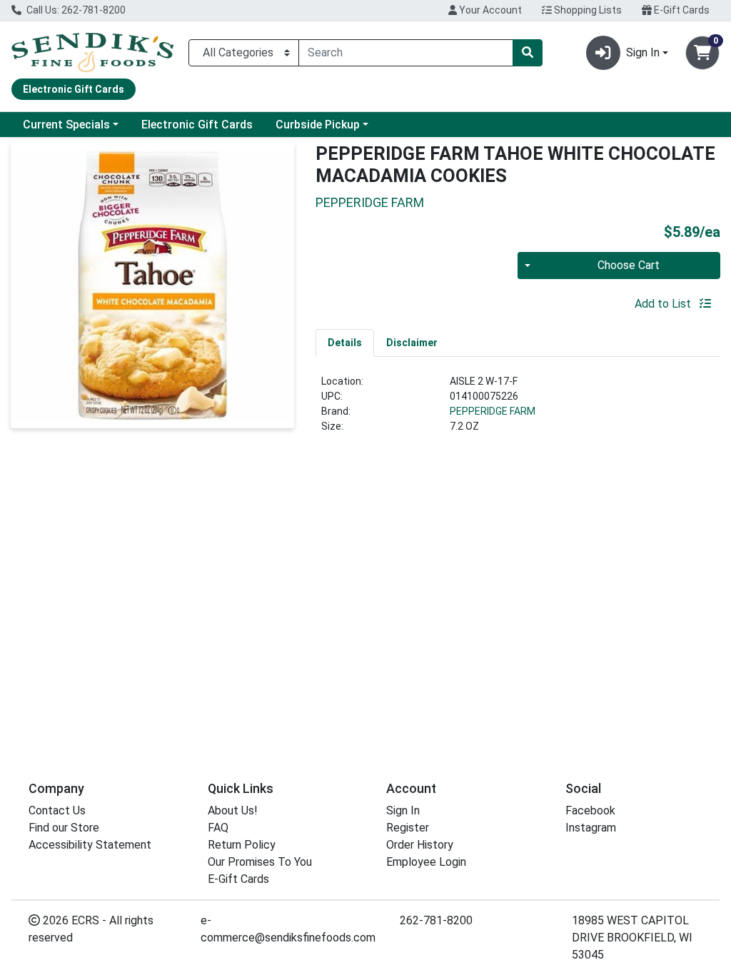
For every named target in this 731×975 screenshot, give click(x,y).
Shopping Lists (587, 10)
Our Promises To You (260, 862)
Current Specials (66, 124)
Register (407, 827)
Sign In (403, 810)
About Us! (233, 810)
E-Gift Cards (681, 10)
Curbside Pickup (318, 124)
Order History (419, 845)
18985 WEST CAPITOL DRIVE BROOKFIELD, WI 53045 (632, 937)
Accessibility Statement (90, 845)
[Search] (528, 52)
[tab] (345, 342)
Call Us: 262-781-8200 (75, 10)
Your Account (489, 10)
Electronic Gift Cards (197, 124)
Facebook (590, 810)
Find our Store (64, 827)
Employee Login (426, 862)
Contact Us (57, 810)
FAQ (218, 827)
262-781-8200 (436, 920)
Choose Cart (629, 265)
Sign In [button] (643, 52)
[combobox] (405, 52)
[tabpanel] (518, 410)
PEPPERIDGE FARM (492, 411)
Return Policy (242, 845)
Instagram (590, 827)
